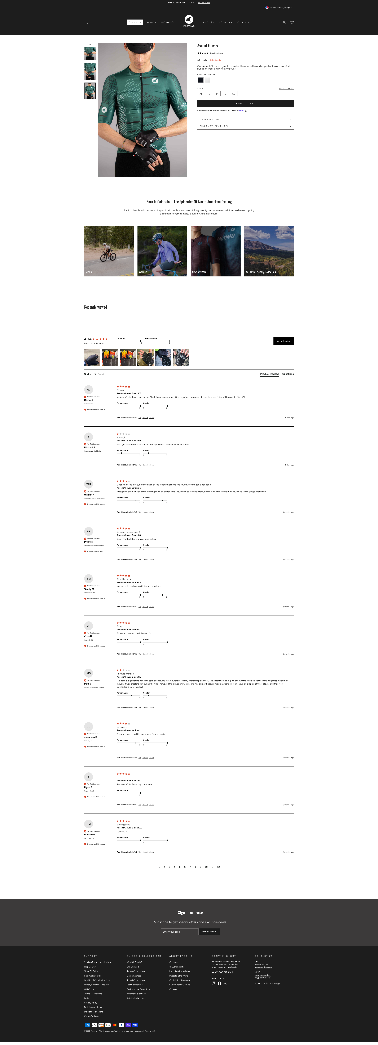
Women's (168, 22)
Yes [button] (140, 418)
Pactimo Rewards (92, 975)
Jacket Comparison (136, 980)
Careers (173, 989)
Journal (226, 22)
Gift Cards (89, 989)
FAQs (86, 998)
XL (233, 93)
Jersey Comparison (136, 971)
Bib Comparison (134, 975)
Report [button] (145, 418)
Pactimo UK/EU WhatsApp (267, 983)
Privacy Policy (90, 1002)
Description (209, 119)
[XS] (201, 96)
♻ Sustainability (176, 966)
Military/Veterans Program (96, 984)
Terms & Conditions (93, 993)
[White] (208, 83)
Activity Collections (135, 998)
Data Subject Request (94, 1007)
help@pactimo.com (263, 967)
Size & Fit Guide (91, 971)
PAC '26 (208, 22)
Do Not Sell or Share (93, 1011)
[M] (218, 96)
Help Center (90, 966)
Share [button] (151, 418)
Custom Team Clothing (179, 984)
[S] (210, 96)
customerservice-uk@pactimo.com (263, 976)
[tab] (269, 374)
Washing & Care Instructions (97, 980)
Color (206, 75)
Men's (151, 22)
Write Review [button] (284, 340)
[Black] (201, 83)
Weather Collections (136, 993)
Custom (243, 22)
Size (245, 88)
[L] (226, 96)
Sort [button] (86, 374)
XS (200, 93)
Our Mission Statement (179, 980)
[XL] (234, 96)
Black (200, 80)
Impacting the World (178, 975)
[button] (92, 357)
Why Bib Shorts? (134, 962)
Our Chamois (133, 966)
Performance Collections (138, 989)
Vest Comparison (135, 984)
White (208, 80)
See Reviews (216, 53)
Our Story (173, 962)
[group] (99, 339)
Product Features (214, 126)
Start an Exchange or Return (97, 962)
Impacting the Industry (179, 971)
